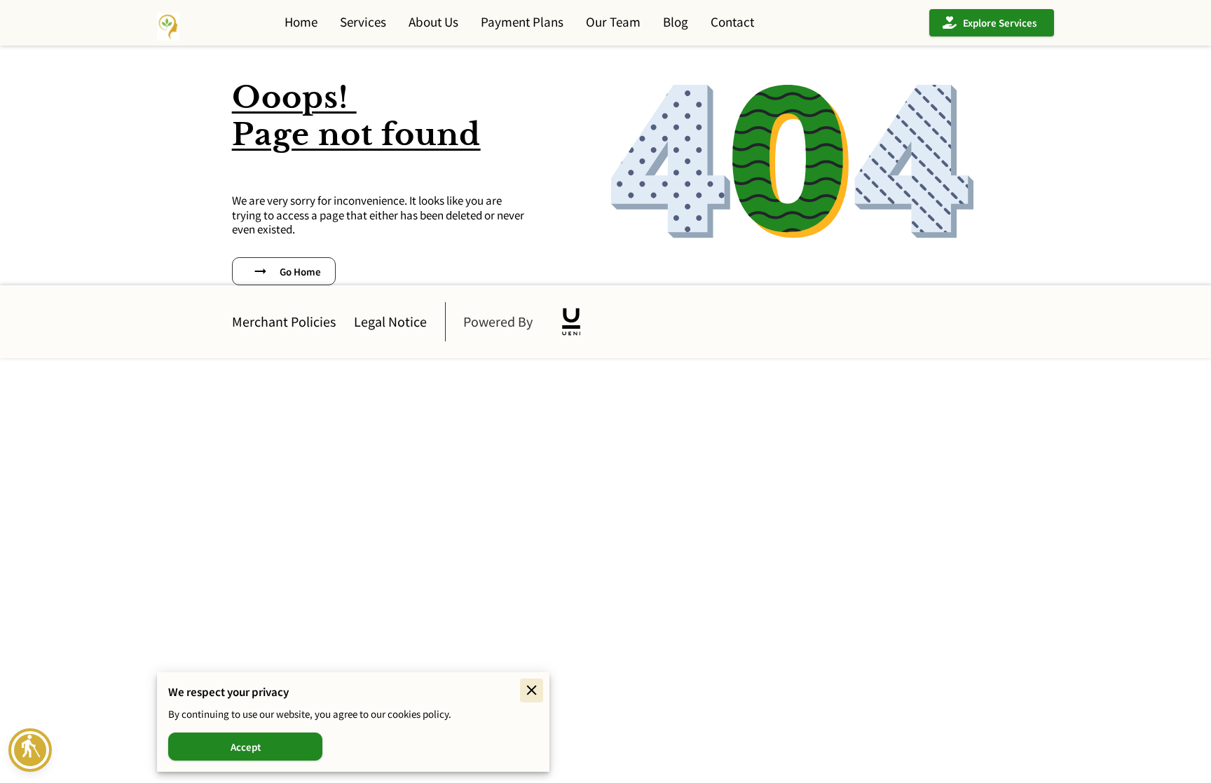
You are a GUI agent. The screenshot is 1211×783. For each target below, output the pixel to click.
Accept (246, 747)
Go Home (300, 271)
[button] (30, 750)
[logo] (571, 322)
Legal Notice (390, 321)
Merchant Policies (284, 321)
